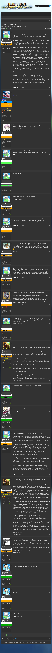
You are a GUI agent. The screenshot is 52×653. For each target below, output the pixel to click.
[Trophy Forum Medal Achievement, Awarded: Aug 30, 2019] (2, 112)
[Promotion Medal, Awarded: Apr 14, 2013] (2, 47)
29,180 (10, 167)
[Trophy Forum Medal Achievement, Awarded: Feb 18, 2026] (4, 139)
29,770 (10, 213)
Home (6, 642)
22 (10, 628)
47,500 (10, 557)
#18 (49, 570)
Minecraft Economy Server (19, 642)
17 (10, 401)
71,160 (10, 116)
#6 (49, 199)
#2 (49, 95)
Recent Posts (11, 17)
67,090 (10, 364)
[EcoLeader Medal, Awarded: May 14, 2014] (2, 307)
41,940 (10, 311)
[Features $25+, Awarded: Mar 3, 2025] (4, 110)
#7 (49, 225)
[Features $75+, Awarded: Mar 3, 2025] (8, 110)
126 (10, 423)
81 (10, 336)
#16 (49, 534)
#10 (49, 304)
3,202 (10, 310)
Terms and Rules (38, 642)
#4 (49, 154)
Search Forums (5, 17)
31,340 (10, 143)
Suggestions (8, 26)
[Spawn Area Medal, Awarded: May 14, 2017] (2, 110)
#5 (49, 177)
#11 (49, 323)
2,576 (10, 115)
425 (10, 142)
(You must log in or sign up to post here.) (43, 634)
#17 (49, 552)
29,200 (10, 629)
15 (10, 580)
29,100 (10, 190)
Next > (11, 28)
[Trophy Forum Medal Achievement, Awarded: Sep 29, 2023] (6, 307)
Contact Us (10, 642)
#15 (49, 474)
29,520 (10, 50)
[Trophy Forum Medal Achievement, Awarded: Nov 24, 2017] (4, 361)
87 (10, 604)
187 (10, 211)
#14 (49, 411)
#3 (49, 128)
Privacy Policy (45, 642)
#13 (49, 388)
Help (33, 642)
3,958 (10, 363)
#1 (49, 87)
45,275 (10, 262)
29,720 (10, 605)
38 (10, 166)
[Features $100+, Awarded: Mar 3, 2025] (10, 110)
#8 (49, 251)
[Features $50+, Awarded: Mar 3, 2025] (6, 110)
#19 (49, 592)
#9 (49, 277)
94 (10, 49)
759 (10, 556)
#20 (49, 616)
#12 (49, 380)
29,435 (10, 424)
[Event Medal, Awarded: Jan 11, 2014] (2, 361)
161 (10, 261)
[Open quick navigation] (49, 21)
